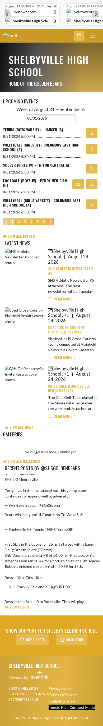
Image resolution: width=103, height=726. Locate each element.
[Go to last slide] (7, 14)
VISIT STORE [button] (74, 639)
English (55, 701)
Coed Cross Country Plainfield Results (66, 330)
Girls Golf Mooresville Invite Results (69, 388)
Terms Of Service (63, 694)
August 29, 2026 (76, 505)
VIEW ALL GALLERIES (23, 461)
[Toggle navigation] (92, 36)
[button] (79, 36)
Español (68, 701)
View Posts (18, 607)
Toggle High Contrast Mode (72, 707)
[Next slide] (95, 14)
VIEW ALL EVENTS (21, 236)
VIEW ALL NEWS (21, 427)
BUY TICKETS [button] (35, 639)
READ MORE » (64, 299)
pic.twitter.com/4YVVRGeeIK (67, 577)
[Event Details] (91, 133)
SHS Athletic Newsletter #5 (70, 271)
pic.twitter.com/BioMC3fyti (27, 520)
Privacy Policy (60, 688)
